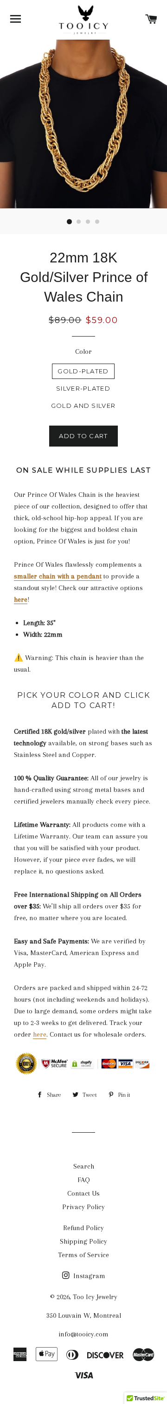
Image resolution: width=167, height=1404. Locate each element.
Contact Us (83, 1193)
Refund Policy (83, 1228)
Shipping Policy (83, 1241)
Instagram (88, 1276)
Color (83, 351)
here (39, 1034)
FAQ (83, 1180)
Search (83, 1166)
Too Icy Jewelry (95, 1297)
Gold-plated (83, 371)
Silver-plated (83, 388)
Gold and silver (83, 405)
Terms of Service (83, 1255)
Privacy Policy (83, 1207)
